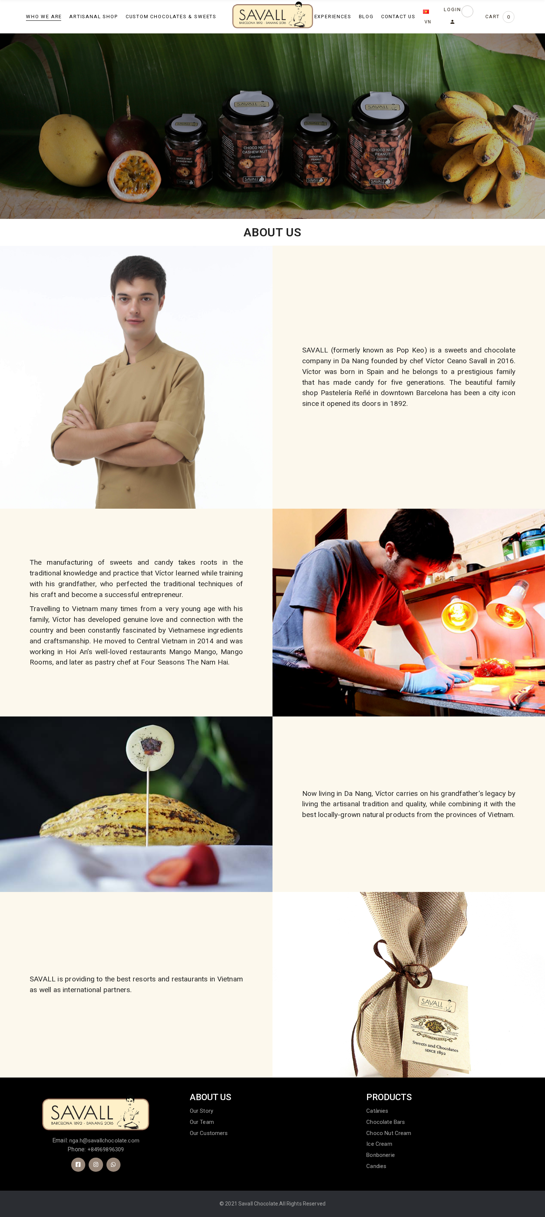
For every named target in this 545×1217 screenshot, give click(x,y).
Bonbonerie (380, 1155)
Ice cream (379, 1144)
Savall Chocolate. (258, 1204)
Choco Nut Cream (388, 1133)
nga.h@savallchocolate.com (104, 1140)
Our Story (201, 1111)
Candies (376, 1166)
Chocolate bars (385, 1122)
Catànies (377, 1111)
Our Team (202, 1122)
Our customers (209, 1133)
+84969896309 (105, 1149)
